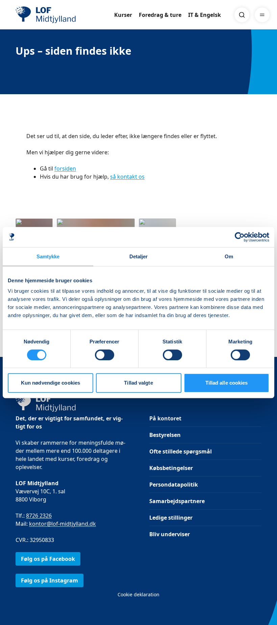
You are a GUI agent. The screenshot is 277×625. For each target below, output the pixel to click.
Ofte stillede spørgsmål (180, 451)
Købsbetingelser (171, 468)
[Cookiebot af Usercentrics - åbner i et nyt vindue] (239, 237)
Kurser (123, 15)
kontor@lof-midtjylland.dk (62, 523)
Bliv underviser (169, 534)
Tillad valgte (138, 383)
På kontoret (165, 418)
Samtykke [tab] (48, 256)
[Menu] (262, 14)
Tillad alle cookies (226, 383)
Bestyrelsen (165, 435)
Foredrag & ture (160, 15)
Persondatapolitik (173, 484)
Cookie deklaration (138, 594)
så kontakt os (127, 176)
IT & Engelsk (204, 15)
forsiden (65, 168)
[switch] (104, 354)
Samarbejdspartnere (177, 501)
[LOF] (65, 15)
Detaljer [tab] (138, 256)
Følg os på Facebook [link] (48, 559)
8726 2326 (39, 515)
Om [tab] (229, 256)
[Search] (241, 14)
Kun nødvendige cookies (50, 383)
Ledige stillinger (171, 517)
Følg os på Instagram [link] (49, 580)
